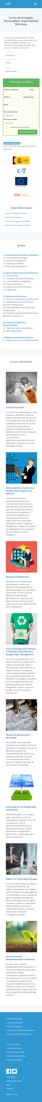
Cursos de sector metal (15, 1052)
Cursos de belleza (13, 1044)
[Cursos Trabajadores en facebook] (8, 1073)
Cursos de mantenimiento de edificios (20, 1030)
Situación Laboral (10, 112)
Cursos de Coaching (13, 1048)
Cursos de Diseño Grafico (15, 1056)
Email (6, 104)
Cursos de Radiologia (14, 1019)
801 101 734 (13, 1094)
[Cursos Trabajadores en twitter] (14, 1073)
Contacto (9, 1088)
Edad (32, 90)
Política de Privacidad (14, 1081)
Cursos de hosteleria (14, 1060)
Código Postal (28, 97)
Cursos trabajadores (11, 143)
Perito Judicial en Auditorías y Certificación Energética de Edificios (20, 491)
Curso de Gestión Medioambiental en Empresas (20, 958)
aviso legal (20, 127)
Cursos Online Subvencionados (18, 225)
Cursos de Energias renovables (17, 221)
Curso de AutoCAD (15, 407)
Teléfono (7, 97)
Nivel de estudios (10, 119)
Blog (8, 1085)
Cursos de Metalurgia (14, 1022)
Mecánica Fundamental (17, 576)
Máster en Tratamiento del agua (21, 879)
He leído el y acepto (19, 127)
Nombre (11, 90)
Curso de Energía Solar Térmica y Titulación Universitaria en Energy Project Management (21, 652)
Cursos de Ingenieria (13, 217)
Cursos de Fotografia (14, 1026)
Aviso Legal (10, 1077)
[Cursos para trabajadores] (8, 4)
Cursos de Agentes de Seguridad (18, 1034)
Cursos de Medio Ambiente (16, 213)
